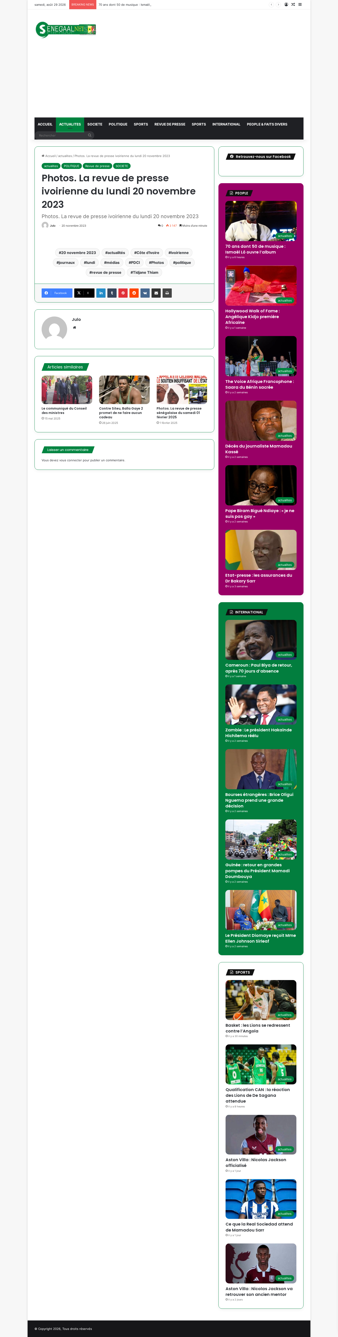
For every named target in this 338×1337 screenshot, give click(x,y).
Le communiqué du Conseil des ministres (64, 410)
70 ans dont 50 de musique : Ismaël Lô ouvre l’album (136, 4)
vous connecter (70, 460)
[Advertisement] (169, 83)
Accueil (50, 156)
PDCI (135, 262)
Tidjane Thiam (145, 272)
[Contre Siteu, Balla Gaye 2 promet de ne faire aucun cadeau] (124, 390)
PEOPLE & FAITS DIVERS (267, 124)
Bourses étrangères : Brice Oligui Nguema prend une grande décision (259, 800)
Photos (157, 262)
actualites (70, 124)
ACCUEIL (45, 124)
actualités (116, 252)
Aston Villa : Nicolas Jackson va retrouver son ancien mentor (259, 1291)
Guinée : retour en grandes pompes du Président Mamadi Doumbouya (257, 870)
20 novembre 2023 (78, 252)
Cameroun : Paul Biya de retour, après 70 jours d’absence (258, 668)
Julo (52, 225)
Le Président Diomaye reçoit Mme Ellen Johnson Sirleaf (260, 938)
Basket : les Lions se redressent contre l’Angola (258, 1028)
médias (113, 262)
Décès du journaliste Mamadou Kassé (258, 449)
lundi (90, 262)
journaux (67, 262)
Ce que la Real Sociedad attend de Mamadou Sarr (259, 1227)
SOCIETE (94, 124)
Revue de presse (170, 124)
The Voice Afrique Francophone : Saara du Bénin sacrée (259, 384)
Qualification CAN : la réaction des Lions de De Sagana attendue (258, 1095)
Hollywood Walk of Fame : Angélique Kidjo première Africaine (252, 316)
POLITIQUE (118, 124)
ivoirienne (180, 252)
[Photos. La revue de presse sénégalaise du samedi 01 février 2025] (182, 390)
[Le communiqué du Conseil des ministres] (67, 390)
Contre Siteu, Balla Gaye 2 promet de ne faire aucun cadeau (121, 412)
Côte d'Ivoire (148, 252)
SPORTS (141, 124)
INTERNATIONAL (226, 124)
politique (183, 262)
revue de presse (106, 272)
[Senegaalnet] (65, 29)
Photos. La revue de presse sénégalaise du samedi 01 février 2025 (179, 412)
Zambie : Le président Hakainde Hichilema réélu (258, 732)
